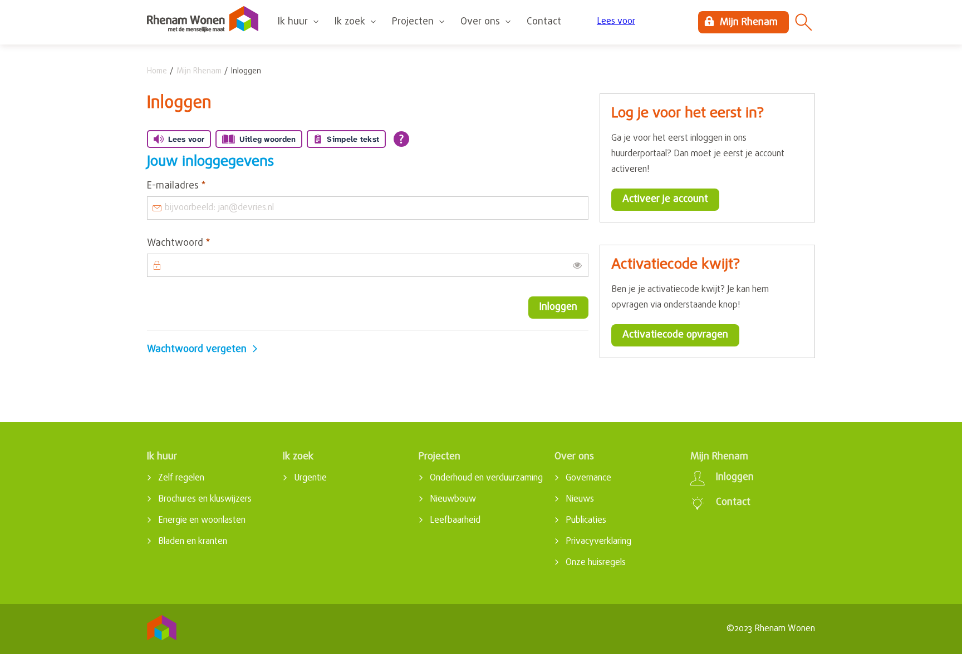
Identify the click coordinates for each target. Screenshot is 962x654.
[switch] (577, 265)
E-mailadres (197, 186)
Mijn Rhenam (199, 71)
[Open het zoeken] (804, 22)
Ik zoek (350, 21)
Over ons (480, 21)
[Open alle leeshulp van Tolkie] (401, 139)
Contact (544, 21)
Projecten (413, 21)
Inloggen (558, 307)
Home (157, 71)
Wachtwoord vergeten (197, 349)
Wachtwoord (199, 243)
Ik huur (293, 21)
